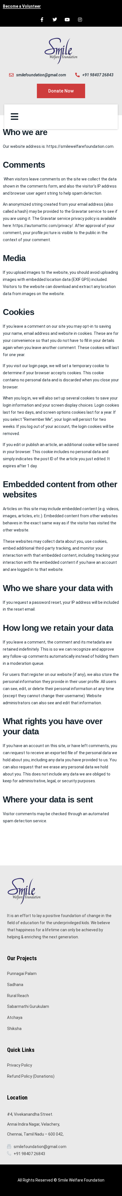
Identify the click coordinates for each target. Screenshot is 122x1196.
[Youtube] (67, 20)
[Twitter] (55, 20)
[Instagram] (80, 20)
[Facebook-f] (42, 20)
